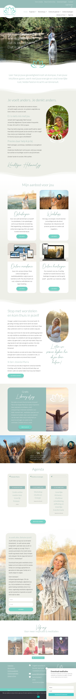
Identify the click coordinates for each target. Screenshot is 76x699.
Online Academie (54, 12)
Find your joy (25, 427)
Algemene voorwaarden (14, 690)
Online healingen (67, 12)
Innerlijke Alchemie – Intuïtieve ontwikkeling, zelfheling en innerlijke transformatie (58, 501)
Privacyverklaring (24, 690)
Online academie (13, 671)
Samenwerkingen (62, 2)
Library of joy (12, 676)
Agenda (70, 15)
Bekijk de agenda (38, 521)
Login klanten (69, 5)
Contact (70, 2)
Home (25, 12)
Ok (38, 696)
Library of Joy (60, 15)
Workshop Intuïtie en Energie (38, 495)
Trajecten (32, 12)
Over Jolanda (39, 2)
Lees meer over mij (16, 375)
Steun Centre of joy (49, 2)
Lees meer (22, 236)
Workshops (41, 12)
